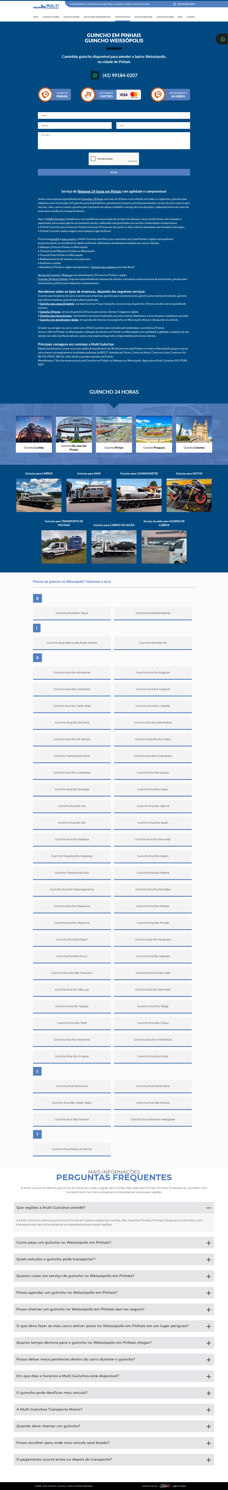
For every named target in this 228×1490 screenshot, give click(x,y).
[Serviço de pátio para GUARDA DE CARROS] (164, 562)
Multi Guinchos (56, 218)
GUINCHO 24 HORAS (114, 391)
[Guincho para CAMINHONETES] (139, 511)
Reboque (67, 275)
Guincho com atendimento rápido (59, 319)
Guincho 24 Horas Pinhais (53, 279)
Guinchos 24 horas (92, 198)
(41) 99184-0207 (186, 4)
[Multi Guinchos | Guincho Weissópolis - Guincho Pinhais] (46, 7)
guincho (54, 238)
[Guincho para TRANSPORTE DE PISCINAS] (63, 562)
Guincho (62, 1486)
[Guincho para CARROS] (38, 511)
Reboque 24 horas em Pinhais (99, 191)
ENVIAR (113, 172)
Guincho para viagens (103, 267)
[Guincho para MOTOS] (189, 511)
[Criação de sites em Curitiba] (165, 1486)
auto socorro (69, 238)
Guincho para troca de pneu (56, 315)
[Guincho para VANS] (88, 511)
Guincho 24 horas (50, 311)
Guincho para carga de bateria (57, 303)
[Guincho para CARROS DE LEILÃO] (114, 562)
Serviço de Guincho (49, 275)
